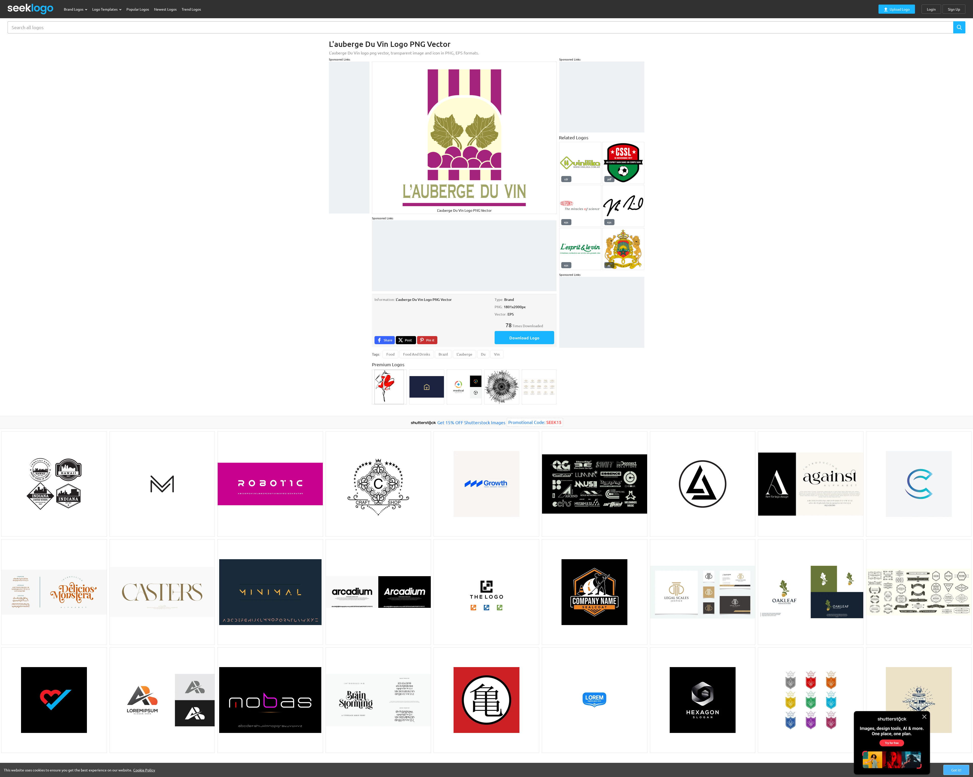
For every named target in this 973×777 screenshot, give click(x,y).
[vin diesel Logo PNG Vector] (623, 206)
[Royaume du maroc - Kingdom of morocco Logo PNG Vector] (623, 249)
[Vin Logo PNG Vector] (580, 163)
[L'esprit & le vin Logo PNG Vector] (580, 249)
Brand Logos (74, 9)
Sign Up (954, 9)
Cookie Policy (144, 770)
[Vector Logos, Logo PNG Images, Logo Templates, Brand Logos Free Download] (31, 9)
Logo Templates (105, 9)
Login (931, 9)
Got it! (956, 770)
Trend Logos (191, 9)
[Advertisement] (349, 137)
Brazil (443, 354)
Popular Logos (137, 9)
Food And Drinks (416, 354)
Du (483, 354)
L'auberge (464, 354)
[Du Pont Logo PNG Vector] (580, 206)
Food (390, 354)
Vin (497, 354)
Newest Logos (165, 9)
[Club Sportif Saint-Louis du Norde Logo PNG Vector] (623, 163)
